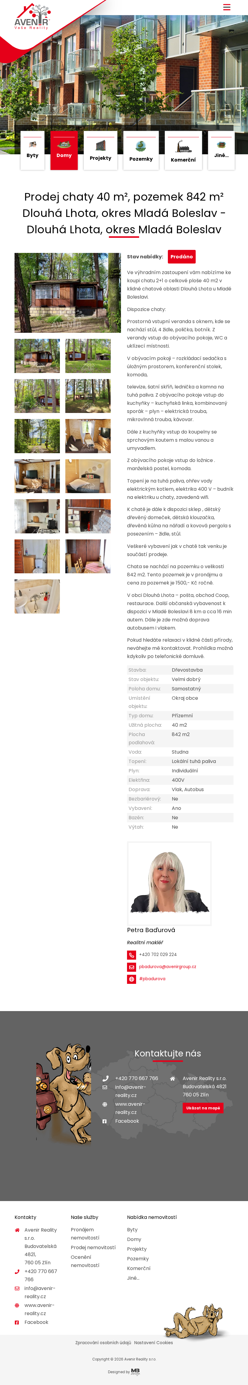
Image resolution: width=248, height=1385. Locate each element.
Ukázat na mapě (203, 1108)
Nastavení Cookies (153, 1343)
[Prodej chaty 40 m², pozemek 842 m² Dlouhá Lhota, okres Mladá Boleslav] (68, 293)
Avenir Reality (33, 16)
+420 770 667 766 (136, 1078)
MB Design (135, 1372)
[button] (226, 9)
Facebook (127, 1121)
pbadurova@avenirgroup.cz (167, 967)
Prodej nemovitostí (93, 1247)
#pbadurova (152, 979)
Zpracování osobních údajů (103, 1343)
